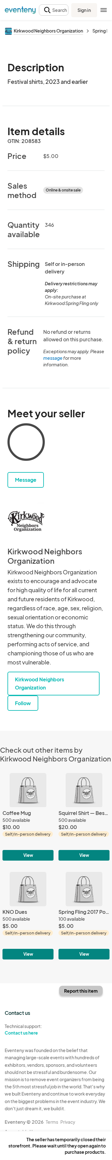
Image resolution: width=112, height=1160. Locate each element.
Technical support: (23, 1029)
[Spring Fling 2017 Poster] (84, 915)
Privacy (67, 1122)
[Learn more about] (26, 443)
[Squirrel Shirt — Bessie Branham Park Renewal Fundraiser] (84, 817)
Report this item (81, 991)
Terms (52, 1122)
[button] (53, 10)
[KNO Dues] (28, 915)
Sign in (84, 10)
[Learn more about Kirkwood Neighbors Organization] (26, 521)
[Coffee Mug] (28, 817)
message (53, 358)
